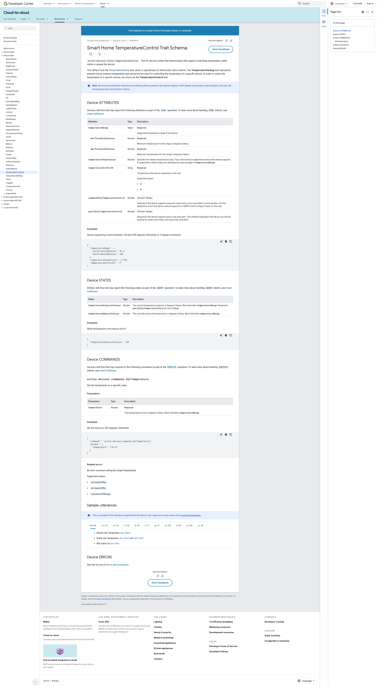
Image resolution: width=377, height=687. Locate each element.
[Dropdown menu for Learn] (30, 18)
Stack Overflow (272, 635)
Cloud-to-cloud (16, 12)
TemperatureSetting (119, 70)
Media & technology (164, 637)
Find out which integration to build (60, 660)
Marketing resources (219, 627)
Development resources (221, 632)
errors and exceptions (117, 564)
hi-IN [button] (137, 525)
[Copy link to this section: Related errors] (105, 464)
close (372, 12)
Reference (59, 19)
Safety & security (162, 632)
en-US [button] (104, 525)
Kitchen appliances (163, 648)
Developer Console (274, 621)
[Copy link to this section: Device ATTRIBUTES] (122, 103)
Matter (46, 621)
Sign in (370, 3)
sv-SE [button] (200, 525)
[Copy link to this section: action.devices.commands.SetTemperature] (151, 379)
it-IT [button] (147, 525)
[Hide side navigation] (35, 682)
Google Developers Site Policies (108, 599)
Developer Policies (218, 651)
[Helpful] (226, 40)
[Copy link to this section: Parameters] (103, 393)
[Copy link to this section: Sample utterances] (120, 505)
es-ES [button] (116, 525)
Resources (63, 3)
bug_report (363, 12)
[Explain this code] (221, 241)
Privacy (55, 681)
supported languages (191, 515)
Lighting (158, 621)
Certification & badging (221, 621)
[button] (19, 52)
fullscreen (367, 12)
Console (357, 3)
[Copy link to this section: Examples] (100, 229)
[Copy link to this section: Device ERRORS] (115, 557)
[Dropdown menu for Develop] (48, 18)
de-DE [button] (93, 525)
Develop (48, 3)
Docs (102, 3)
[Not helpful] (231, 40)
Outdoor (158, 659)
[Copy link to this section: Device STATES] (114, 280)
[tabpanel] (160, 538)
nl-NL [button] (178, 525)
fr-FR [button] (126, 525)
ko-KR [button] (168, 525)
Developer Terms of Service (223, 646)
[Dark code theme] (226, 241)
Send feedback (220, 49)
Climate (158, 627)
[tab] (93, 525)
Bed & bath (159, 653)
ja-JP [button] (156, 525)
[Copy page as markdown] (99, 54)
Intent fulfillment (95, 113)
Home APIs (104, 621)
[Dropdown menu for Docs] (108, 3)
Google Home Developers (98, 41)
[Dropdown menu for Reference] (68, 18)
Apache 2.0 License (223, 596)
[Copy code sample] (230, 241)
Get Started (10, 19)
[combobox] (311, 3)
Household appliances (165, 643)
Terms (46, 681)
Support (79, 19)
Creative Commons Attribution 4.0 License (161, 596)
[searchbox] (20, 28)
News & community (84, 3)
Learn (24, 19)
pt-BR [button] (189, 525)
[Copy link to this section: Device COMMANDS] (123, 360)
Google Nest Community (277, 641)
